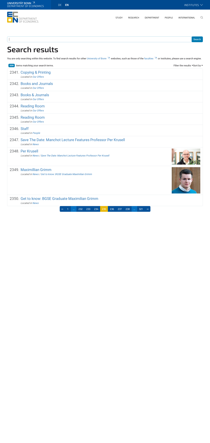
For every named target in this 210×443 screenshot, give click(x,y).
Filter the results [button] (182, 65)
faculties (148, 58)
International (186, 17)
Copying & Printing (36, 72)
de (60, 4)
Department (152, 17)
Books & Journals (35, 95)
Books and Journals (37, 84)
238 (128, 208)
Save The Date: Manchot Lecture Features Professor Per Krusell (73, 140)
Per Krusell (29, 151)
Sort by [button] (197, 65)
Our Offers (38, 76)
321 (141, 208)
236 (112, 208)
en (67, 4)
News (35, 144)
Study (119, 17)
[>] (147, 209)
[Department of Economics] (22, 17)
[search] (200, 19)
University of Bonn (96, 58)
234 (96, 208)
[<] (63, 209)
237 (120, 208)
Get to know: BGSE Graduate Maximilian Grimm (66, 174)
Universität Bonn (19, 3)
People (169, 17)
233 (88, 208)
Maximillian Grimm (36, 170)
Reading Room (33, 106)
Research (133, 17)
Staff (25, 129)
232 (80, 208)
